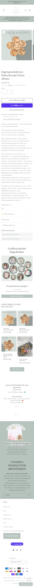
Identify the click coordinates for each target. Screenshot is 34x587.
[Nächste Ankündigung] (31, 2)
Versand (9, 85)
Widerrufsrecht (7, 519)
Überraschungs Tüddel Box (23, 360)
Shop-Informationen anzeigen (11, 119)
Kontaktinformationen (17, 583)
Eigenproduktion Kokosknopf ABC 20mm (7, 356)
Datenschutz (7, 515)
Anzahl (3, 88)
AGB (4, 523)
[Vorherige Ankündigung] (3, 2)
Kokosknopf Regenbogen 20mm (24, 329)
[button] (4, 10)
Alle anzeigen (17, 369)
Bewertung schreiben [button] (17, 296)
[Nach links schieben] (13, 68)
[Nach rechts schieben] (21, 68)
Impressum (6, 506)
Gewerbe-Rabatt (8, 527)
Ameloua (9, 577)
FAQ (4, 511)
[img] (17, 390)
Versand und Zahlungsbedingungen (13, 531)
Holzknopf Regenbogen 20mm (8, 329)
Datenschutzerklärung (9, 580)
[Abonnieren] (29, 495)
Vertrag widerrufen (11, 536)
